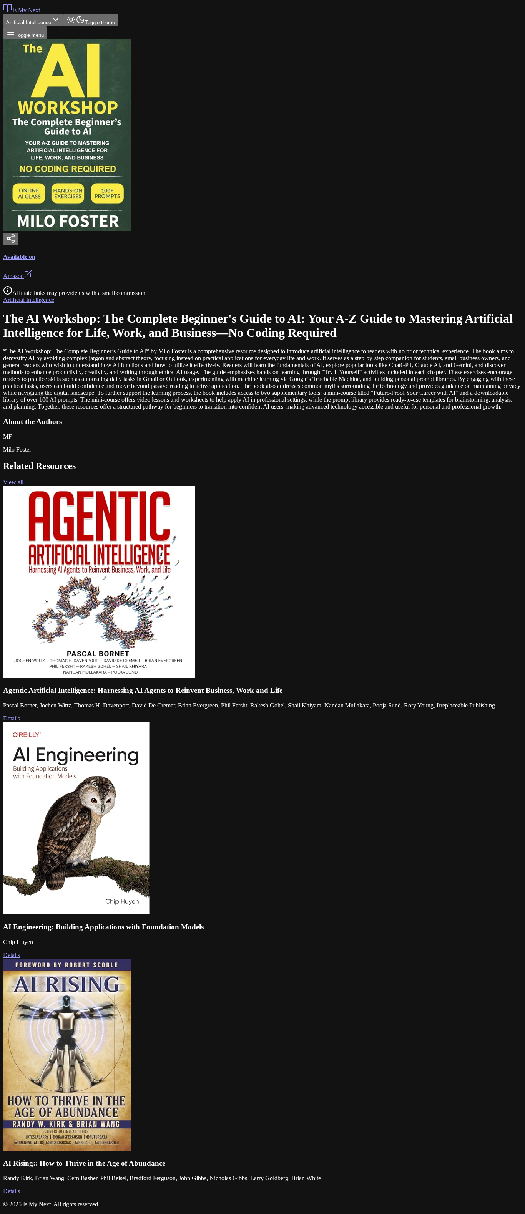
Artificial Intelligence (28, 22)
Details (11, 718)
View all (13, 482)
